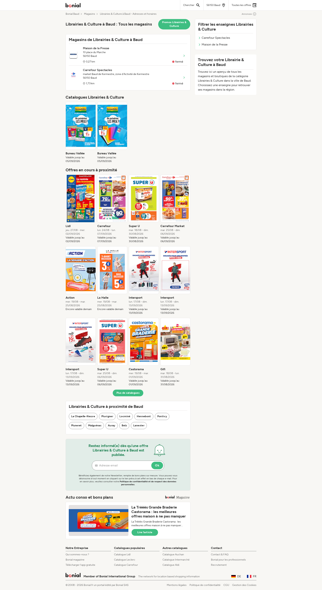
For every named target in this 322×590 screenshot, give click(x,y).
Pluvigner (107, 416)
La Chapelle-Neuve (83, 416)
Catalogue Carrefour (126, 565)
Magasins (89, 14)
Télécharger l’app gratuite (80, 565)
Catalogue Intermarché (176, 559)
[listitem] (81, 132)
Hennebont (144, 416)
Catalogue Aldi (170, 565)
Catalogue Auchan (173, 554)
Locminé (124, 416)
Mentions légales (177, 585)
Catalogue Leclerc (124, 559)
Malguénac (95, 425)
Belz (124, 425)
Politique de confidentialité (205, 585)
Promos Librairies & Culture (174, 24)
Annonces (247, 14)
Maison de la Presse (215, 44)
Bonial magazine (75, 559)
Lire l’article (144, 532)
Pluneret (76, 425)
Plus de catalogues (128, 392)
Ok (157, 465)
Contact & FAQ (219, 554)
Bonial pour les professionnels (228, 559)
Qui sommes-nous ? (77, 554)
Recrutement (219, 565)
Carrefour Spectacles (216, 38)
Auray (111, 425)
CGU (226, 585)
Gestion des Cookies (244, 585)
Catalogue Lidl (122, 554)
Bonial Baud (72, 14)
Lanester (138, 425)
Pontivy (162, 416)
